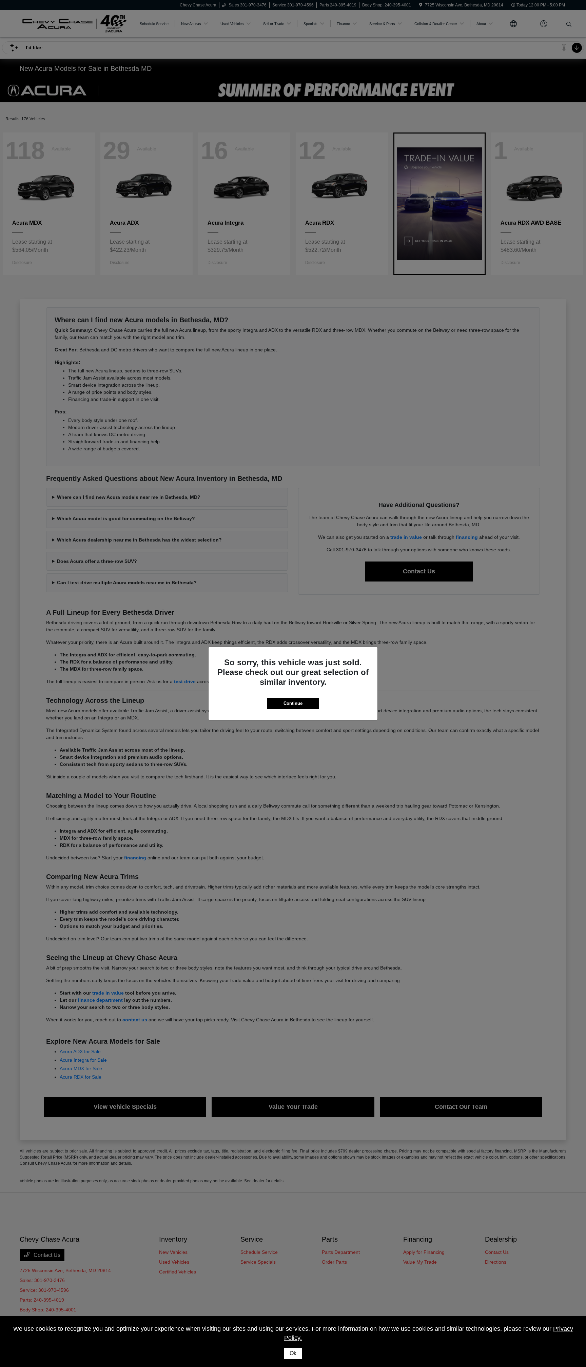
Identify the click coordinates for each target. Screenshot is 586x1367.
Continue (293, 703)
